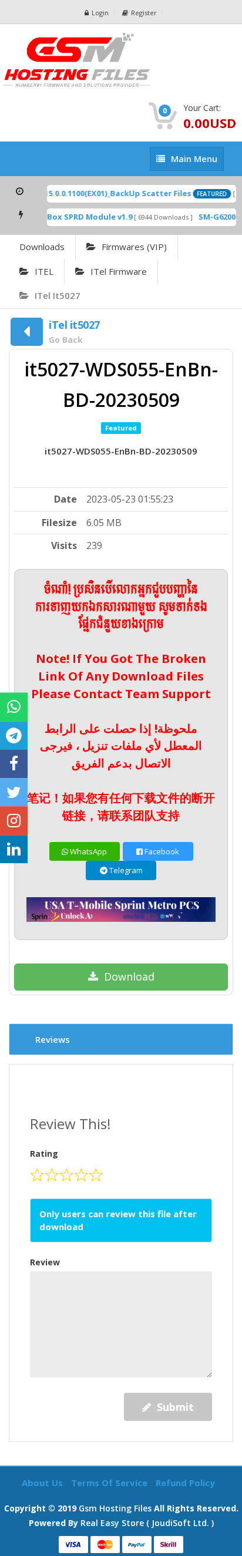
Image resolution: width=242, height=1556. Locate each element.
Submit (175, 1407)
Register (144, 12)
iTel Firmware (118, 271)
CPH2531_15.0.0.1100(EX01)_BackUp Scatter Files (95, 193)
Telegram (125, 870)
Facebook (161, 851)
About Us (43, 1482)
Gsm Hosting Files (115, 1508)
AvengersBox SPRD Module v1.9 (65, 216)
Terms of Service (110, 1482)
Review (45, 1262)
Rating (44, 1153)
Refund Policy (185, 1482)
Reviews (52, 1039)
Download (129, 976)
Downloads (42, 246)
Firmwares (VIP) (134, 246)
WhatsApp (87, 851)
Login (100, 12)
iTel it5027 (57, 295)
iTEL (44, 271)
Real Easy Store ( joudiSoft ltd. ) (147, 1522)
